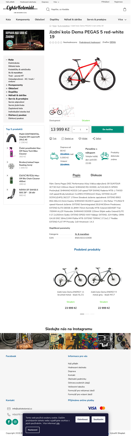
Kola (11, 59)
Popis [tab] (76, 175)
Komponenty (15, 84)
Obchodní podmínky (77, 379)
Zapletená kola (15, 108)
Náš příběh (10, 2)
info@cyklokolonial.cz (22, 408)
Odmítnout (82, 419)
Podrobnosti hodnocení (89, 42)
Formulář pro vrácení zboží (80, 394)
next (123, 288)
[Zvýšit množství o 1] (87, 129)
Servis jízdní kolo (16, 105)
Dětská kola (14, 66)
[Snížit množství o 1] (74, 129)
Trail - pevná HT (16, 75)
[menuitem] (8, 19)
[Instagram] (15, 422)
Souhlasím (98, 419)
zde (57, 423)
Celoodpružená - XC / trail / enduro (21, 80)
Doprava (45, 2)
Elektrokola (13, 63)
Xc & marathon (15, 72)
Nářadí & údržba (17, 95)
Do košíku (108, 129)
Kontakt (71, 375)
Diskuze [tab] (96, 175)
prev (51, 288)
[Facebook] (9, 422)
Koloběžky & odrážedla (19, 69)
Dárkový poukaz (17, 115)
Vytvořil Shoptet (117, 433)
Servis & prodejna (18, 98)
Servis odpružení (16, 102)
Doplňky (13, 91)
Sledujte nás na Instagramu (68, 328)
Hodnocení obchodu (28, 2)
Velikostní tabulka (76, 386)
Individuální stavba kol (19, 111)
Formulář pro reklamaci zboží (81, 390)
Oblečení (13, 88)
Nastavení (32, 429)
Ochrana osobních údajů (79, 382)
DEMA (113, 42)
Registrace (118, 2)
